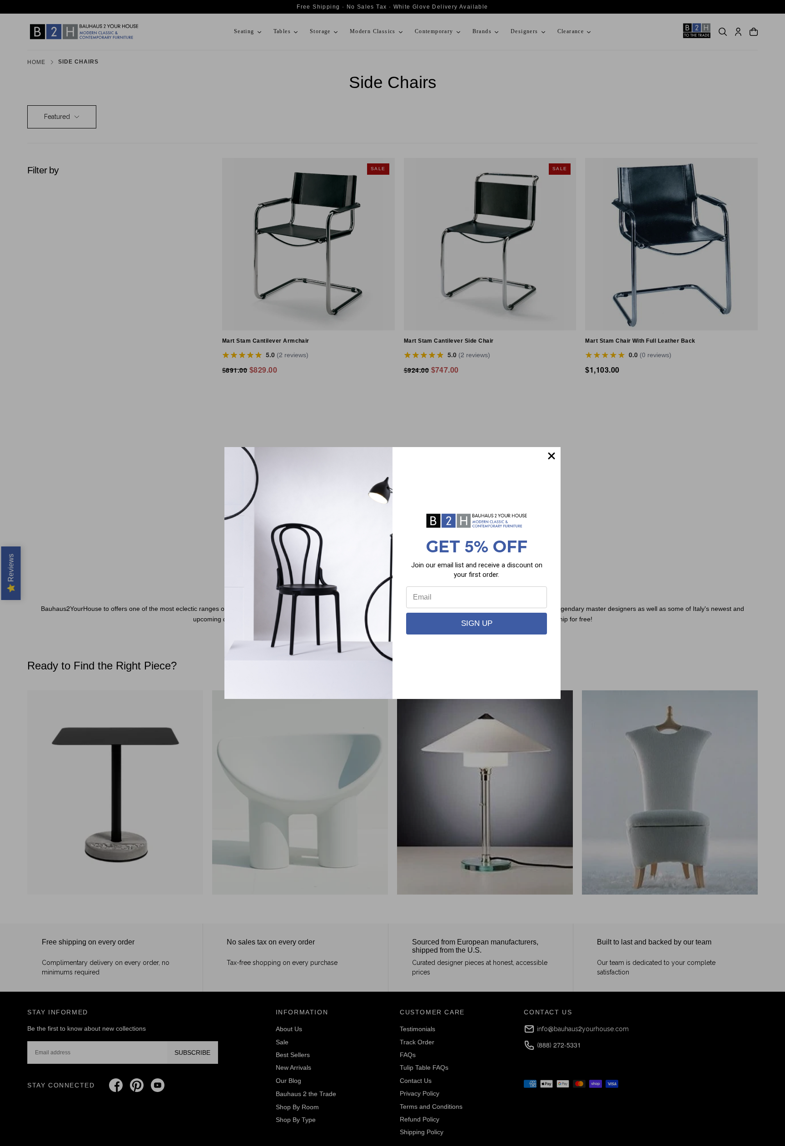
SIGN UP (476, 623)
